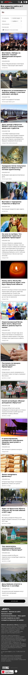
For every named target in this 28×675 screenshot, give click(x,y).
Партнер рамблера (14, 667)
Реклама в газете (6, 613)
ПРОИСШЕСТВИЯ (7, 179)
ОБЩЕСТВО (5, 257)
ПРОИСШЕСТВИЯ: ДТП (8, 101)
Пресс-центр (22, 616)
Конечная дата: (5, 27)
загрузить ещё (14, 601)
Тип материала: (5, 18)
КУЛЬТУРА (5, 67)
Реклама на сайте (14, 611)
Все (3, 12)
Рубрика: (4, 21)
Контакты (4, 611)
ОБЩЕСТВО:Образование (9, 143)
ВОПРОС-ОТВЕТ (6, 378)
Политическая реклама (8, 616)
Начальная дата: (5, 24)
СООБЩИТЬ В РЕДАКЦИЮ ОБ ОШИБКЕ (12, 620)
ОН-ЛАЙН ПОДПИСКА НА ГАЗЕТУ (10, 618)
